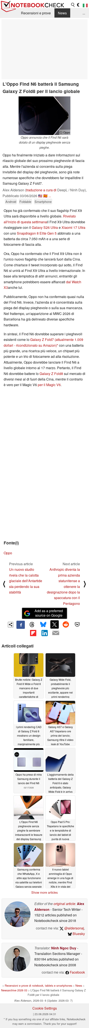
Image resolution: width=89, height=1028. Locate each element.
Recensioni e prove (36, 12)
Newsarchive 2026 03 (14, 990)
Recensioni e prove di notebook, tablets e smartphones (38, 985)
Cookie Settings (44, 1008)
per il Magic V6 (49, 384)
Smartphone (43, 201)
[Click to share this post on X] (54, 624)
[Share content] (11, 625)
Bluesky (78, 933)
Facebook (77, 972)
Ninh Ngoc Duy (63, 948)
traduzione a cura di (41, 189)
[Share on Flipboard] (33, 633)
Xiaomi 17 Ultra (73, 227)
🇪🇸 (45, 195)
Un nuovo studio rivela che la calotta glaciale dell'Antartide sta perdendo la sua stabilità (25, 581)
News (62, 12)
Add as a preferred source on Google (49, 613)
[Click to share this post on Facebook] (20, 625)
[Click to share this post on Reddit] (66, 624)
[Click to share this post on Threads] (32, 625)
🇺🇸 (40, 195)
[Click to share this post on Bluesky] (43, 625)
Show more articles (44, 892)
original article (64, 903)
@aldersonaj (74, 928)
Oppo (8, 552)
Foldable (25, 201)
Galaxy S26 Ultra (45, 227)
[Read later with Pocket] (77, 624)
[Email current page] (56, 633)
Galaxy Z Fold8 (51, 373)
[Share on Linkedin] (44, 633)
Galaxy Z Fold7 (42, 339)
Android (10, 201)
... (84, 12)
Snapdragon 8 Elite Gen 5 (37, 233)
